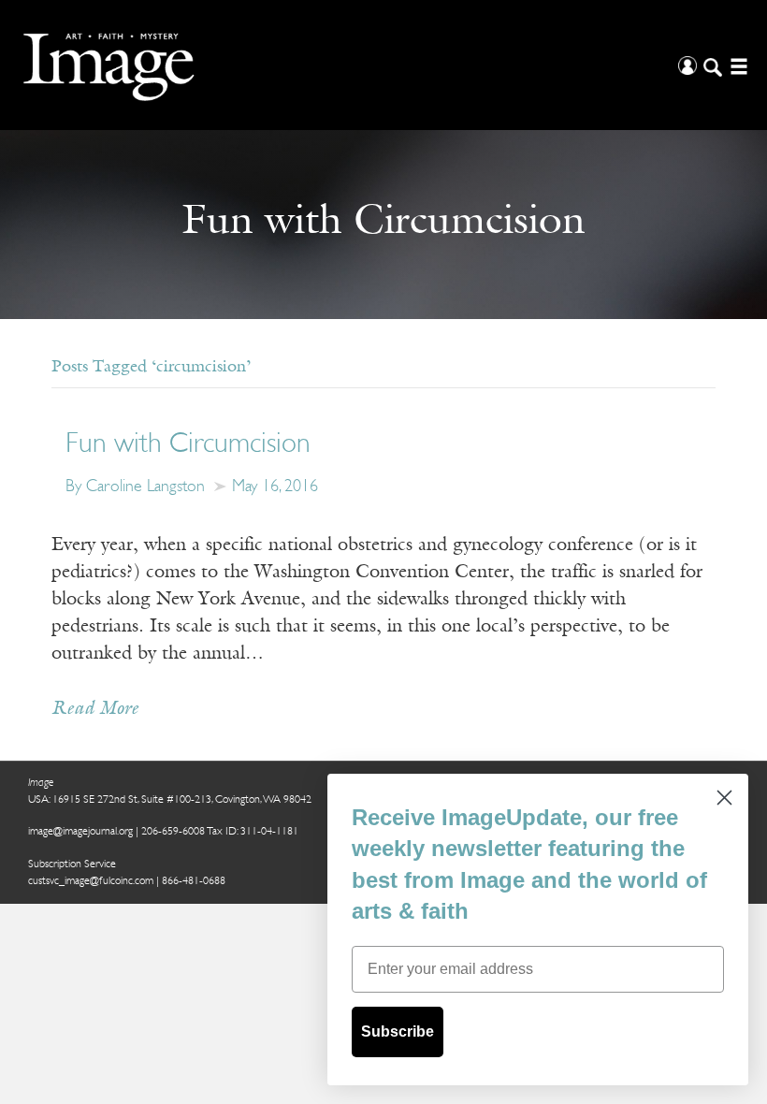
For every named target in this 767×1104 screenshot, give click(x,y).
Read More (94, 709)
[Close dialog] (724, 797)
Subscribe (397, 1031)
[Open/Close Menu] (736, 65)
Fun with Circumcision (188, 444)
